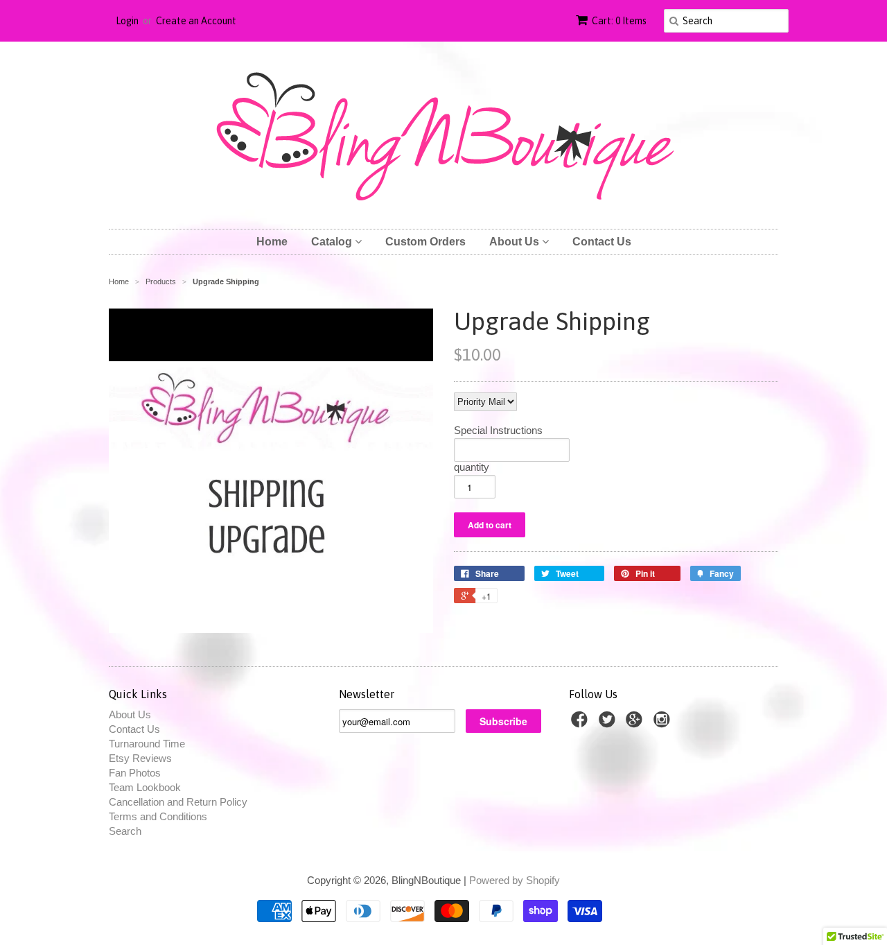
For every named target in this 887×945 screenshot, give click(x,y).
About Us (515, 242)
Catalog (333, 242)
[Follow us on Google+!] (636, 723)
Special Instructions (498, 430)
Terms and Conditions (158, 816)
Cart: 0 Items (619, 20)
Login (127, 20)
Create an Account (196, 20)
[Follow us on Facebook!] (581, 723)
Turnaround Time (147, 743)
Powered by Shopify (514, 880)
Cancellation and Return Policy (178, 802)
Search (125, 831)
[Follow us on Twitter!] (609, 723)
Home (272, 242)
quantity (471, 467)
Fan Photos (135, 773)
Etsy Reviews (140, 758)
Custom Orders (425, 242)
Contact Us (601, 242)
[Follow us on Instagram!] (663, 723)
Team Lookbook (145, 787)
